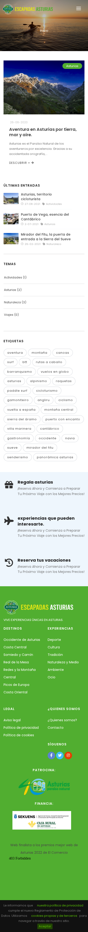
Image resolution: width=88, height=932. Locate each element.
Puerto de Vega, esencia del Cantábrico (45, 217)
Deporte (54, 639)
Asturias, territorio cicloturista (36, 196)
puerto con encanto (63, 419)
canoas (62, 352)
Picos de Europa (16, 684)
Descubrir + (20, 163)
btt (25, 362)
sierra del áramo (22, 419)
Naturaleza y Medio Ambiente (63, 666)
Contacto (56, 727)
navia (70, 438)
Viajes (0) (11, 314)
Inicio (44, 31)
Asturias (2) (13, 290)
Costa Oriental (15, 692)
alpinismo (38, 381)
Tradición (55, 654)
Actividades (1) (15, 277)
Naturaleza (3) (15, 302)
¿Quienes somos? (62, 720)
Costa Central (15, 647)
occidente (48, 438)
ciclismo (65, 400)
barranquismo (19, 371)
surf (10, 362)
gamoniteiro (18, 400)
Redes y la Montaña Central (20, 673)
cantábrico (49, 428)
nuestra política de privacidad (60, 905)
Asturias (72, 66)
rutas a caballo (49, 362)
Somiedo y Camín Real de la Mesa (18, 658)
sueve (12, 447)
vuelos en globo (55, 371)
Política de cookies (19, 735)
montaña (39, 352)
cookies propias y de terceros (54, 915)
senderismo (17, 457)
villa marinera (19, 428)
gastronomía (18, 438)
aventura (15, 352)
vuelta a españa (21, 409)
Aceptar (45, 926)
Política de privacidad (21, 727)
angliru (44, 400)
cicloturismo (47, 390)
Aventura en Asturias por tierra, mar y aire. (43, 132)
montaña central (58, 409)
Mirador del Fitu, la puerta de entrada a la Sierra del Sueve (47, 236)
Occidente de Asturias (22, 639)
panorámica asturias (55, 457)
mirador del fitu (40, 447)
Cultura (54, 647)
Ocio (51, 677)
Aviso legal (12, 720)
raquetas (64, 381)
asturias (14, 381)
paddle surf (17, 390)
